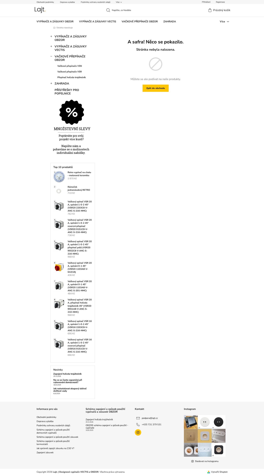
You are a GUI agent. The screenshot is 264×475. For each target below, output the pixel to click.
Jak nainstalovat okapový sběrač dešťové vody (70, 389)
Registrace (220, 2)
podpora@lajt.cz (150, 418)
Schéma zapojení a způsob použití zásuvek (57, 437)
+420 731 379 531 (151, 424)
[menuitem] (55, 21)
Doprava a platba (67, 2)
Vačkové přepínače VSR (69, 71)
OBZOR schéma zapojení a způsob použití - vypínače (107, 426)
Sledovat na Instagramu (207, 461)
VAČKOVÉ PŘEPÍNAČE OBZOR (70, 58)
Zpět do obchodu (155, 88)
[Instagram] (138, 432)
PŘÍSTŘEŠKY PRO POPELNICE (67, 91)
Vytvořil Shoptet (219, 471)
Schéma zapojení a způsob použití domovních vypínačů (53, 431)
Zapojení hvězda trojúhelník (67, 374)
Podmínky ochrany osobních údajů (95, 2)
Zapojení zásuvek (45, 452)
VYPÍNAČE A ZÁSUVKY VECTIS (71, 48)
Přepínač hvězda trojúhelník (71, 77)
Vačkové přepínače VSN (69, 66)
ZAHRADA (62, 83)
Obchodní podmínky (45, 2)
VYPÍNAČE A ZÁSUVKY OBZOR (71, 38)
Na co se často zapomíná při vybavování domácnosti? (67, 381)
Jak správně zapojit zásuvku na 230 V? (55, 448)
